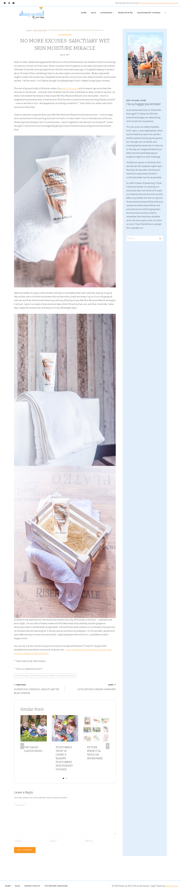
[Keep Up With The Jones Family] (32, 13)
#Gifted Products (22, 676)
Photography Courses (149, 13)
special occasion (70, 88)
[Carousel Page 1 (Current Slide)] (63, 778)
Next (107, 746)
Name (18, 841)
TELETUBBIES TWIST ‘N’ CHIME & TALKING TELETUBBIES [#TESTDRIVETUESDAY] (64, 758)
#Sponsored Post (67, 676)
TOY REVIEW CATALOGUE (56, 886)
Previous (22, 746)
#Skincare (53, 676)
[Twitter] (9, 3)
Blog (93, 13)
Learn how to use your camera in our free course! (159, 3)
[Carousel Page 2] (66, 778)
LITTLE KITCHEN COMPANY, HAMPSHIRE (96, 687)
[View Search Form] (165, 12)
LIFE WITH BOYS (65, 35)
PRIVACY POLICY (32, 886)
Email (53, 841)
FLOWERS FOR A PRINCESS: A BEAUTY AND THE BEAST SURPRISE (36, 689)
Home (84, 13)
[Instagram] (13, 3)
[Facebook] (5, 3)
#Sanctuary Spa (39, 676)
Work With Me (125, 13)
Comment (20, 805)
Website (89, 841)
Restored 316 (171, 886)
